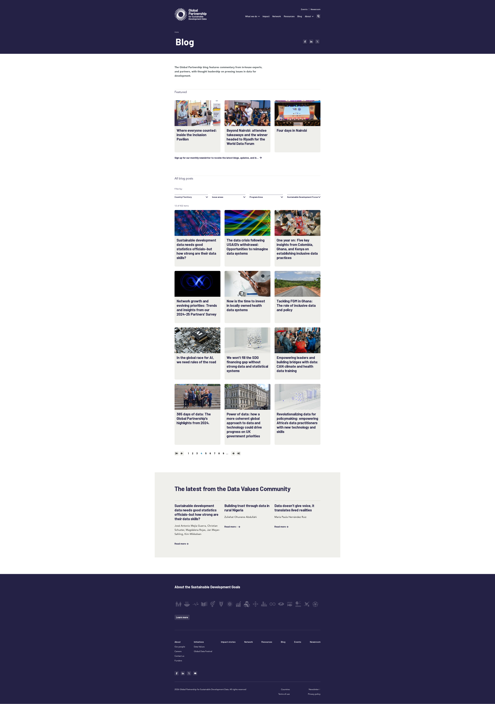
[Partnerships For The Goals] (315, 604)
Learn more (182, 617)
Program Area (256, 197)
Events (304, 9)
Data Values (199, 646)
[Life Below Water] (290, 604)
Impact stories (228, 641)
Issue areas (217, 197)
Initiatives (199, 641)
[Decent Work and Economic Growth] (238, 604)
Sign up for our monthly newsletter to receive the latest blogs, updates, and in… (217, 157)
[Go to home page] (191, 14)
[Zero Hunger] (187, 604)
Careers (178, 651)
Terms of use (284, 694)
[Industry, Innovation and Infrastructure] (247, 604)
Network (276, 16)
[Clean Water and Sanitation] (221, 604)
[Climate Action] (281, 604)
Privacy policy (314, 694)
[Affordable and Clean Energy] (230, 604)
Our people (180, 646)
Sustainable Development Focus (302, 197)
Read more (180, 543)
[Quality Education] (204, 604)
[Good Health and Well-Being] (195, 604)
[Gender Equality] (213, 604)
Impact (266, 16)
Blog (299, 16)
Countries (285, 689)
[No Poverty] (178, 604)
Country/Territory (183, 197)
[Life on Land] (298, 604)
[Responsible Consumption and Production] (272, 604)
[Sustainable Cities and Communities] (264, 604)
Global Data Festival (203, 651)
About (308, 16)
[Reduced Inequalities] (255, 604)
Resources (289, 16)
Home (177, 32)
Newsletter (314, 689)
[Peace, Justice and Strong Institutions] (307, 604)
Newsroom (315, 9)
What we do (251, 16)
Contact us (179, 656)
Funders (178, 660)
